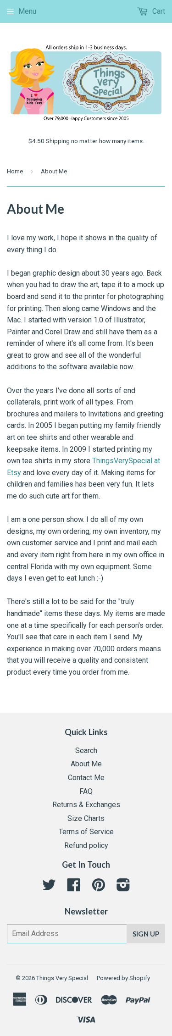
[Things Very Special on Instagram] (123, 887)
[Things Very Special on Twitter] (49, 887)
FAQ (86, 791)
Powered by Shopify (123, 978)
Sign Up (146, 934)
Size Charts (86, 818)
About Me (86, 763)
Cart (157, 11)
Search (86, 750)
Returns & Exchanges (86, 804)
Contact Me (86, 777)
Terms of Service (86, 831)
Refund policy (86, 845)
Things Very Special (62, 978)
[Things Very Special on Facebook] (74, 887)
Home (15, 171)
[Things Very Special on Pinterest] (98, 887)
